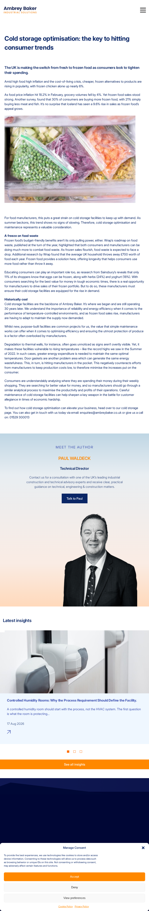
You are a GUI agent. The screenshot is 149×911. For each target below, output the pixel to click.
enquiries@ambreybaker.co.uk (24, 812)
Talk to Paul (75, 498)
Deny (74, 887)
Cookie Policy (65, 906)
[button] (143, 848)
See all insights (74, 765)
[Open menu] (143, 10)
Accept (74, 876)
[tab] (68, 752)
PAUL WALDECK (74, 458)
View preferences (74, 898)
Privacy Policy (82, 906)
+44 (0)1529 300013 (18, 807)
